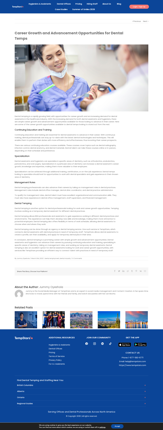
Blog (119, 4)
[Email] (145, 271)
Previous (137, 21)
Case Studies (61, 9)
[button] (139, 7)
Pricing (78, 4)
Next (145, 21)
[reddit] (128, 271)
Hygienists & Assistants (40, 4)
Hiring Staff (92, 4)
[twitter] (119, 271)
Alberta (20, 391)
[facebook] (115, 271)
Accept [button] (117, 426)
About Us (106, 4)
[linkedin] (123, 271)
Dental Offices (64, 4)
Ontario (20, 397)
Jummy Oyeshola (23, 258)
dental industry (65, 258)
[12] (81, 77)
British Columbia (25, 385)
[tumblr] (132, 271)
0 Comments (77, 258)
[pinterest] (136, 271)
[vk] (141, 271)
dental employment (52, 258)
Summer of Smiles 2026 (83, 9)
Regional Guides (25, 403)
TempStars (105, 229)
